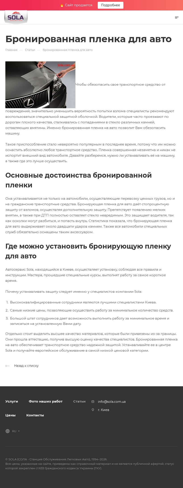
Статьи (79, 401)
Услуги (11, 401)
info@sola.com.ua (112, 402)
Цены (10, 415)
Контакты (35, 415)
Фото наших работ (45, 401)
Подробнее (110, 5)
